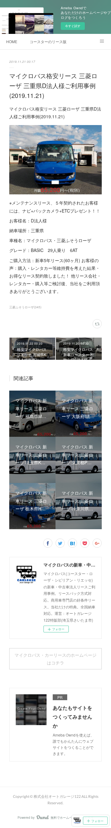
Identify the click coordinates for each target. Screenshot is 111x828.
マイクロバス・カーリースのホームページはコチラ (55, 658)
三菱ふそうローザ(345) (25, 307)
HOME (11, 41)
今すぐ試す (72, 26)
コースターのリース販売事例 (48, 41)
